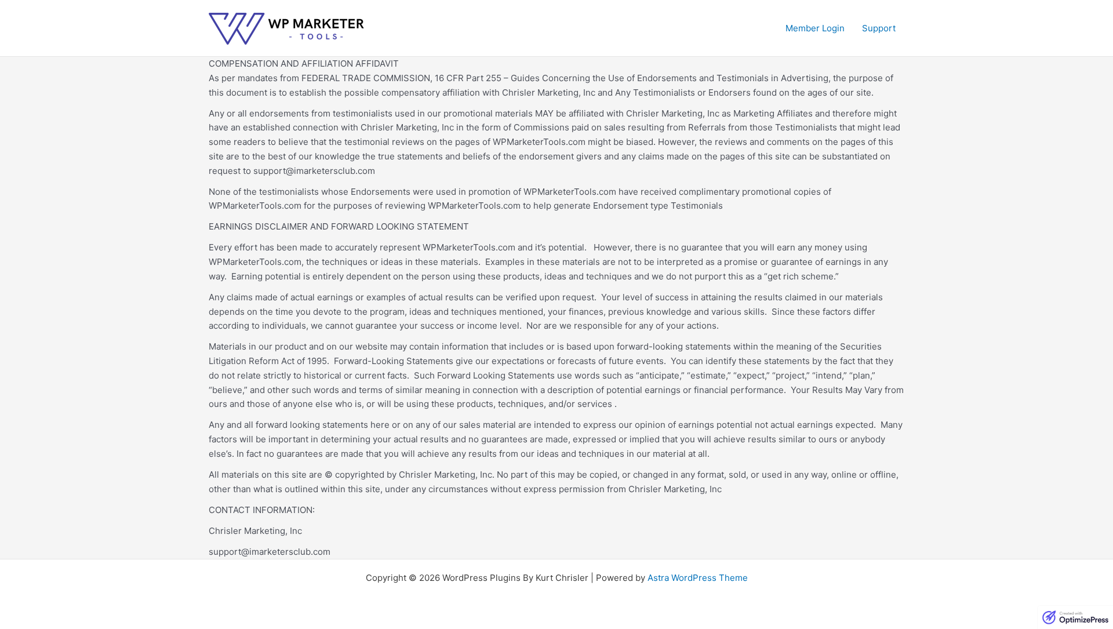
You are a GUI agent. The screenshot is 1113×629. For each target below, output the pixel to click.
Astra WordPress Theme (698, 577)
